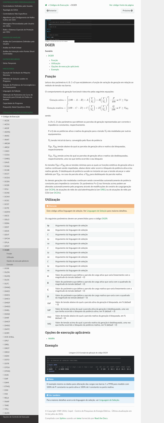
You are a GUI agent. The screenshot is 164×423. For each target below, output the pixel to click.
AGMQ (7, 132)
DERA (6, 223)
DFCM (7, 239)
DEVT (6, 235)
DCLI (6, 189)
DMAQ (7, 287)
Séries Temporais (9, 63)
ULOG (6, 413)
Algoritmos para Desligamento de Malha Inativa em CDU (18, 19)
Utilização (10, 257)
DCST (6, 204)
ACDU (6, 124)
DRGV (6, 352)
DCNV (7, 197)
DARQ (7, 159)
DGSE (6, 268)
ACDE (6, 121)
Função (9, 254)
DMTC (7, 329)
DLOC (6, 280)
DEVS (6, 231)
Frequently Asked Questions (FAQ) (16, 107)
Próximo (127, 11)
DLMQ (7, 276)
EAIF (6, 379)
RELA (6, 398)
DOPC (6, 333)
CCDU (6, 155)
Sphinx (63, 418)
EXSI (6, 390)
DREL (6, 345)
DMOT (7, 322)
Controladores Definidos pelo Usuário (18, 6)
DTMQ (7, 371)
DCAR (6, 170)
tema (79, 418)
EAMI (6, 383)
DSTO (6, 360)
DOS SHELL (9, 337)
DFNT (6, 246)
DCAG (6, 166)
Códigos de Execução (11, 117)
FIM (6, 394)
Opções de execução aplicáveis (18, 261)
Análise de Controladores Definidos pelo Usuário (18, 43)
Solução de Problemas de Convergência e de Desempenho (19, 86)
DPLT (6, 341)
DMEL (6, 310)
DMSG (7, 326)
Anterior (53, 11)
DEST (6, 227)
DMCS (7, 295)
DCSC (6, 201)
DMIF (6, 318)
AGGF (6, 128)
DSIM (6, 356)
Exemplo (10, 265)
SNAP (6, 402)
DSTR (6, 364)
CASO (6, 151)
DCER (6, 185)
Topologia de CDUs (10, 10)
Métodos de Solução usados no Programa (15, 80)
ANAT (6, 140)
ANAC (6, 136)
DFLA (6, 242)
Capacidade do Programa (13, 103)
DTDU (7, 367)
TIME (6, 405)
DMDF (7, 303)
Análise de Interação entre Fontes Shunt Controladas (18, 52)
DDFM (7, 212)
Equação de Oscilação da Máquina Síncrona (16, 74)
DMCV (7, 299)
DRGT (6, 348)
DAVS (6, 162)
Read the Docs (101, 418)
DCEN (6, 182)
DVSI (6, 375)
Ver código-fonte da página (121, 5)
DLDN (7, 272)
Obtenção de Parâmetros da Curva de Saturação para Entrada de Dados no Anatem (18, 97)
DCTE (6, 208)
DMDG (7, 307)
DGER (6, 250)
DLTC (6, 284)
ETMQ (7, 386)
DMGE (7, 314)
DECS (6, 216)
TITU (6, 409)
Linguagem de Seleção (11, 91)
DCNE (6, 193)
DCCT (6, 174)
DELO (6, 220)
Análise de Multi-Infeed (12, 48)
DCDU (7, 178)
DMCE (7, 291)
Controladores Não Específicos (15, 14)
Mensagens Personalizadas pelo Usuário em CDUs (18, 25)
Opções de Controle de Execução (16, 417)
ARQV (6, 147)
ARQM (7, 143)
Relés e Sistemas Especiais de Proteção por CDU (18, 31)
